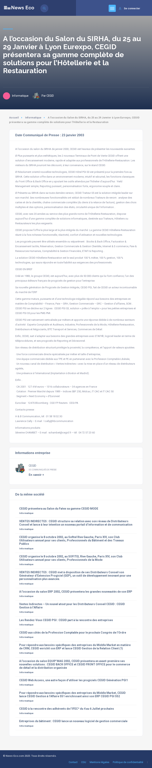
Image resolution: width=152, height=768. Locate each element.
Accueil (14, 117)
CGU (83, 762)
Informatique (33, 117)
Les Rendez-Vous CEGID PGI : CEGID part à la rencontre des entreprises (66, 620)
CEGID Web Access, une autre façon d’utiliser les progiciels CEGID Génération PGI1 (73, 680)
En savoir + (36, 475)
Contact (73, 762)
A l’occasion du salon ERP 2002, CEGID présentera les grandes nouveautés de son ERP (75, 591)
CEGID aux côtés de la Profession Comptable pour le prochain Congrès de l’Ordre (72, 632)
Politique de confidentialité (128, 762)
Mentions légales (99, 762)
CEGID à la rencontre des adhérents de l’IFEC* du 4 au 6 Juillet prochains (66, 708)
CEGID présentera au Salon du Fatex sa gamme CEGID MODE (58, 508)
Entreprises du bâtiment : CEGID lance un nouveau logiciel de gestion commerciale (73, 721)
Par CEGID (48, 95)
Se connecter (132, 8)
